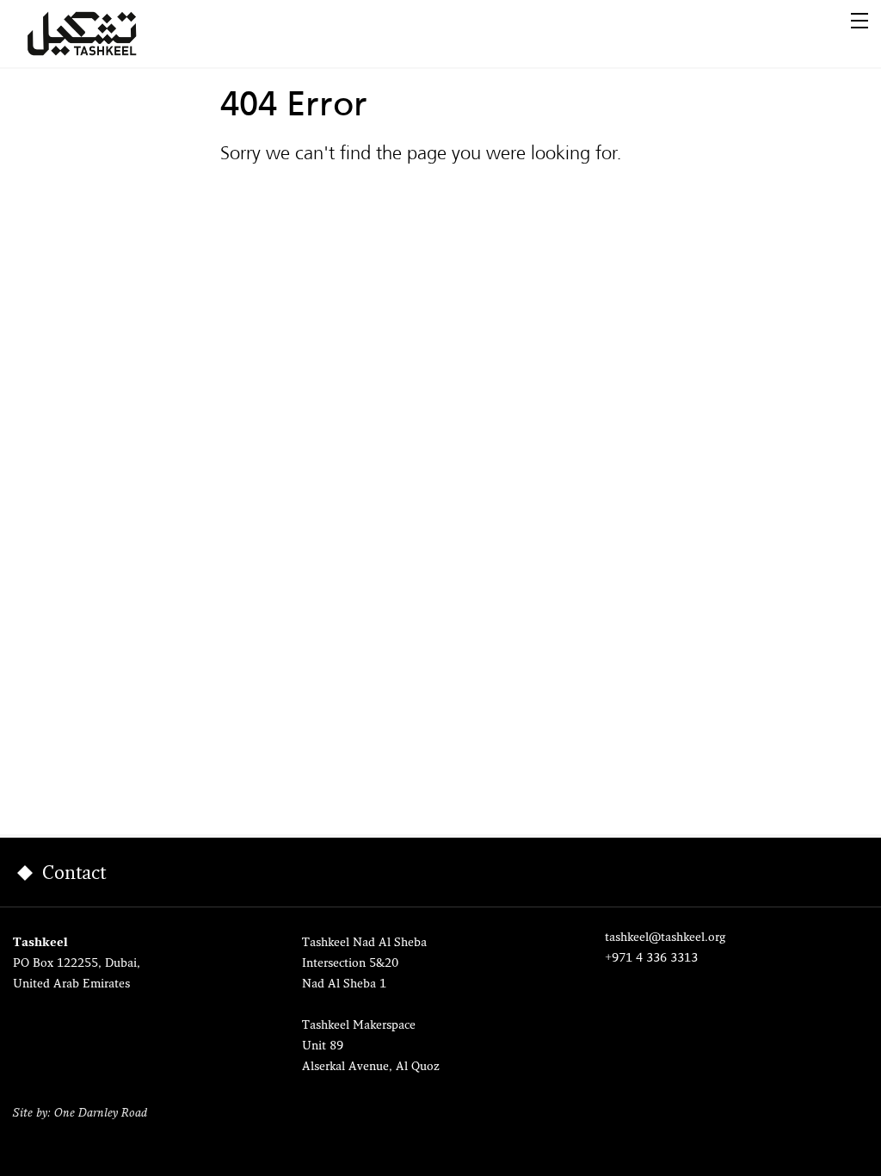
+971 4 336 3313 (651, 958)
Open (859, 20)
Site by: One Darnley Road (80, 1113)
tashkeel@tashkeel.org (665, 938)
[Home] (102, 33)
